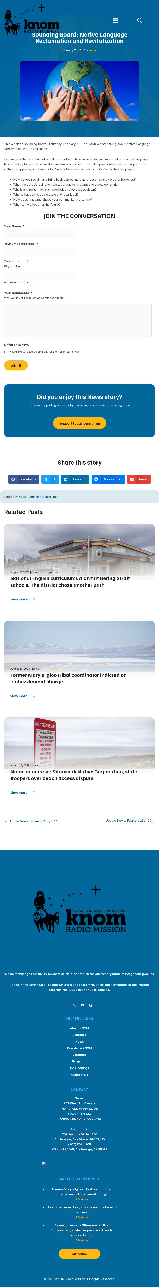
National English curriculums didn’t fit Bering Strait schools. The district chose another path (70, 581)
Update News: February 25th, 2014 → (130, 822)
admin (94, 50)
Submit (16, 365)
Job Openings (79, 1068)
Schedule (79, 1035)
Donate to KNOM (79, 1048)
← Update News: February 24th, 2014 (31, 821)
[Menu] (115, 21)
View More (19, 599)
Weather (79, 1055)
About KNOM (79, 1028)
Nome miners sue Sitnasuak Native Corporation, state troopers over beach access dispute (73, 775)
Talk (55, 497)
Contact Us (79, 1074)
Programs (79, 1061)
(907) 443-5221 (79, 1113)
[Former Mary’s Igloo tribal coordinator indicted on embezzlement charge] (79, 648)
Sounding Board (39, 497)
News (22, 497)
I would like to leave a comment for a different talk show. (43, 351)
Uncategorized (49, 572)
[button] (66, 1005)
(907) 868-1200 (79, 1144)
